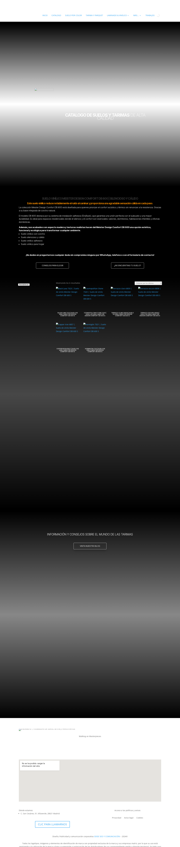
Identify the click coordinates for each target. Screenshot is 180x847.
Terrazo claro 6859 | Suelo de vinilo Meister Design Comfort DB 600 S (49, 659)
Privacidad (116, 818)
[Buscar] (156, 15)
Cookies (139, 818)
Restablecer (24, 285)
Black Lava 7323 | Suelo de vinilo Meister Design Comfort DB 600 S (48, 567)
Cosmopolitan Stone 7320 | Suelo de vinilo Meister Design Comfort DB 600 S (52, 613)
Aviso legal (128, 818)
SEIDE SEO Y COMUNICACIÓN (107, 836)
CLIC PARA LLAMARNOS (52, 824)
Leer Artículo (90, 595)
